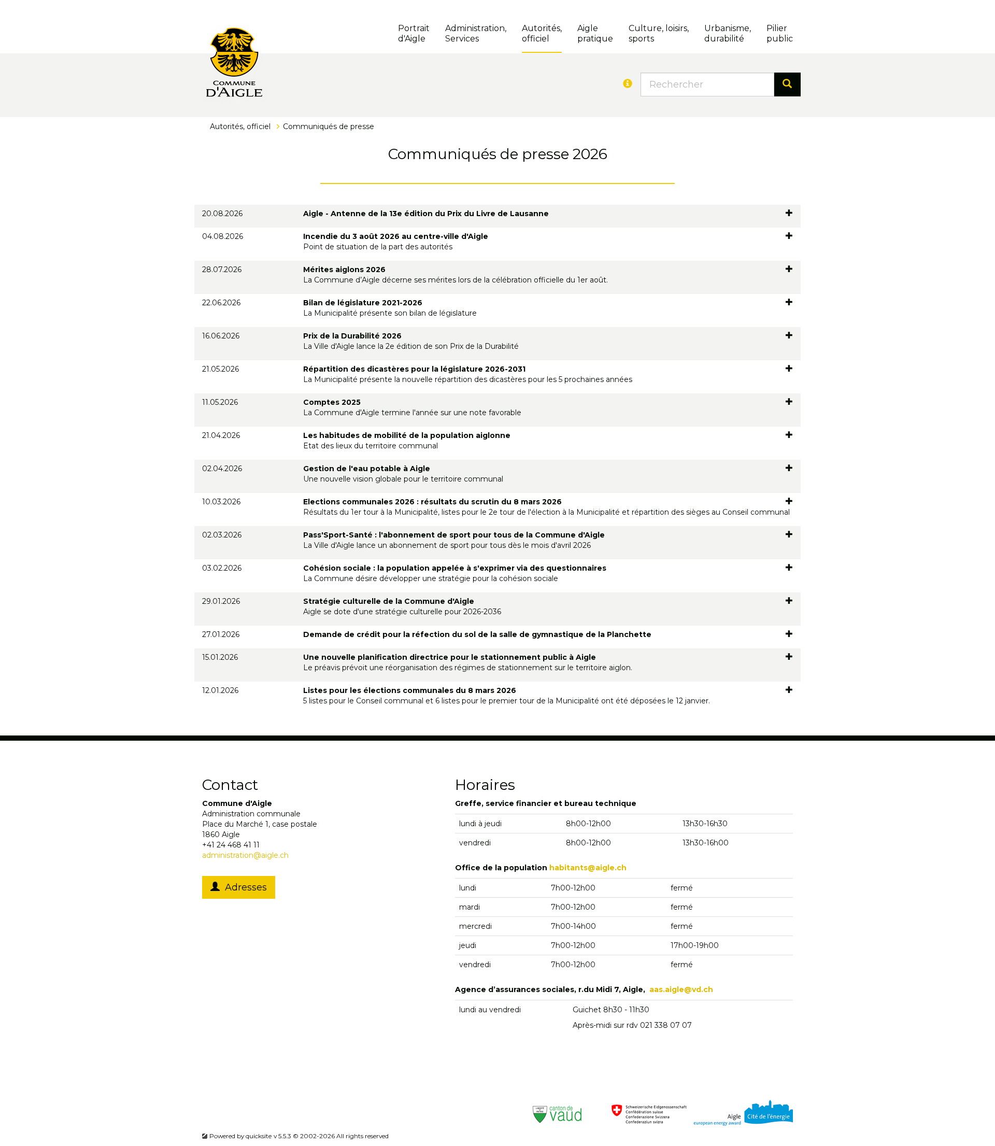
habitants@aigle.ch (588, 867)
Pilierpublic (779, 33)
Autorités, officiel (542, 33)
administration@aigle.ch (245, 855)
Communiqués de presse (328, 126)
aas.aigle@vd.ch (681, 989)
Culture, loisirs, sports (659, 33)
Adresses (243, 887)
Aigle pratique (595, 33)
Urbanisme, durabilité (727, 33)
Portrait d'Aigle (414, 33)
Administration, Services (475, 33)
